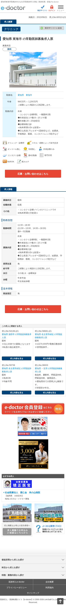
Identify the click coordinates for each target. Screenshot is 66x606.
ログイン (51, 10)
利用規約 (50, 587)
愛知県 (21, 95)
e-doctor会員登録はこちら (33, 408)
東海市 (29, 95)
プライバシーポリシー (16, 587)
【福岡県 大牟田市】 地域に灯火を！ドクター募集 (22, 496)
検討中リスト (42, 10)
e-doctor (13, 7)
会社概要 (50, 582)
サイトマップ (33, 593)
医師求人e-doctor (16, 582)
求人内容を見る (16, 358)
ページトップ (57, 601)
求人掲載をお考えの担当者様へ (17, 525)
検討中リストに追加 (51, 28)
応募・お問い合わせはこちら (33, 173)
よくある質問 (49, 528)
